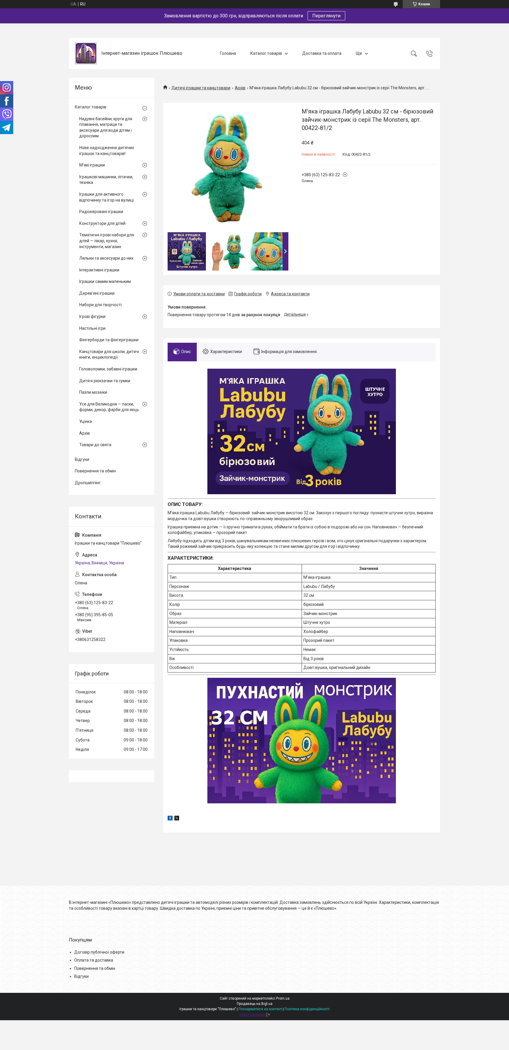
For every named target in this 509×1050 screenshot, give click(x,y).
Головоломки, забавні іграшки (108, 369)
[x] (176, 819)
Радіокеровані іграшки (101, 211)
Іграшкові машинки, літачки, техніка (106, 179)
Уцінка (85, 421)
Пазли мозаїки (93, 392)
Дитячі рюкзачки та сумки (104, 380)
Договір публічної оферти (99, 952)
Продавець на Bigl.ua (254, 1004)
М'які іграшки (92, 165)
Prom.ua (283, 998)
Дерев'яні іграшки (97, 293)
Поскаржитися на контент (260, 1009)
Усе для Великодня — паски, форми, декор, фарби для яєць (109, 407)
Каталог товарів (266, 53)
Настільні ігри (92, 328)
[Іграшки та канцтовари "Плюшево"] (86, 53)
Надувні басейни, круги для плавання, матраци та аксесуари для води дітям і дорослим (105, 127)
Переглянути (326, 16)
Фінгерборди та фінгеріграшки (108, 339)
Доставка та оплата (321, 53)
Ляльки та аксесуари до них (106, 258)
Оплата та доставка (93, 960)
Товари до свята (95, 444)
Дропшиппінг (88, 482)
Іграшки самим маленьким (105, 281)
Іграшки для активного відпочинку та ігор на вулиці (106, 197)
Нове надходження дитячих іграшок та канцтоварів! (106, 150)
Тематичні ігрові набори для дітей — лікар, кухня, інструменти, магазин (106, 241)
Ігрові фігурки (92, 316)
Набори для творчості (100, 304)
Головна (228, 53)
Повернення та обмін (95, 471)
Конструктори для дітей (102, 223)
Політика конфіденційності (307, 1009)
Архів (240, 87)
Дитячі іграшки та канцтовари (200, 87)
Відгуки (82, 459)
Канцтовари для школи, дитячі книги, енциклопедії (109, 354)
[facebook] (170, 819)
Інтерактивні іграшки (99, 270)
